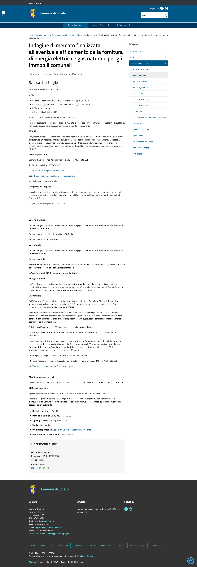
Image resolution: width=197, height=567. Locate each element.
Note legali (79, 545)
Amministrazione (75, 25)
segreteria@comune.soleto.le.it (49, 527)
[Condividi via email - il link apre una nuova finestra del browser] (48, 468)
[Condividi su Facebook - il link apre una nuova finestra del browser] (33, 468)
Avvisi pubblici (74, 35)
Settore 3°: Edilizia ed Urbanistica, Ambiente (72, 429)
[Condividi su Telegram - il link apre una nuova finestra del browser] (41, 468)
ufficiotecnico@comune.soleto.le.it (50, 170)
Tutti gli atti (137, 153)
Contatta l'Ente (47, 545)
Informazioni (122, 25)
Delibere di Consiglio (141, 99)
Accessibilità (64, 545)
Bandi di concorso (140, 81)
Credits (120, 545)
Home (31, 35)
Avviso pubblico (38, 459)
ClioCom (32, 562)
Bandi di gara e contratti (143, 87)
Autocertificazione (140, 69)
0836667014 (48, 521)
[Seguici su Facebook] (162, 8)
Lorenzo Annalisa (68, 434)
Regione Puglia (35, 3)
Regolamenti (138, 135)
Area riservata (157, 545)
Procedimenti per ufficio (143, 141)
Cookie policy (106, 545)
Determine (137, 111)
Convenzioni (138, 93)
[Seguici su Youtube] (166, 8)
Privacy (92, 545)
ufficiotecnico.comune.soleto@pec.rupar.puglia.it (53, 175)
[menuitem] (75, 25)
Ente (132, 57)
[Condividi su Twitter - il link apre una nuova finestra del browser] (37, 468)
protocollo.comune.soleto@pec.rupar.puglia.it (54, 366)
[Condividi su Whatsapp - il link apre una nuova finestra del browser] (44, 468)
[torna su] (190, 560)
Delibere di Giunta (140, 105)
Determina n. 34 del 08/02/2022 (45, 455)
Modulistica (138, 123)
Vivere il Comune (100, 25)
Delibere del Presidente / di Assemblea (149, 117)
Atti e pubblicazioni (59, 35)
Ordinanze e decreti (141, 129)
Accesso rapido (136, 51)
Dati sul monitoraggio (137, 545)
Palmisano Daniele (85, 556)
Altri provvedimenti (141, 147)
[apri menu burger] (3, 12)
